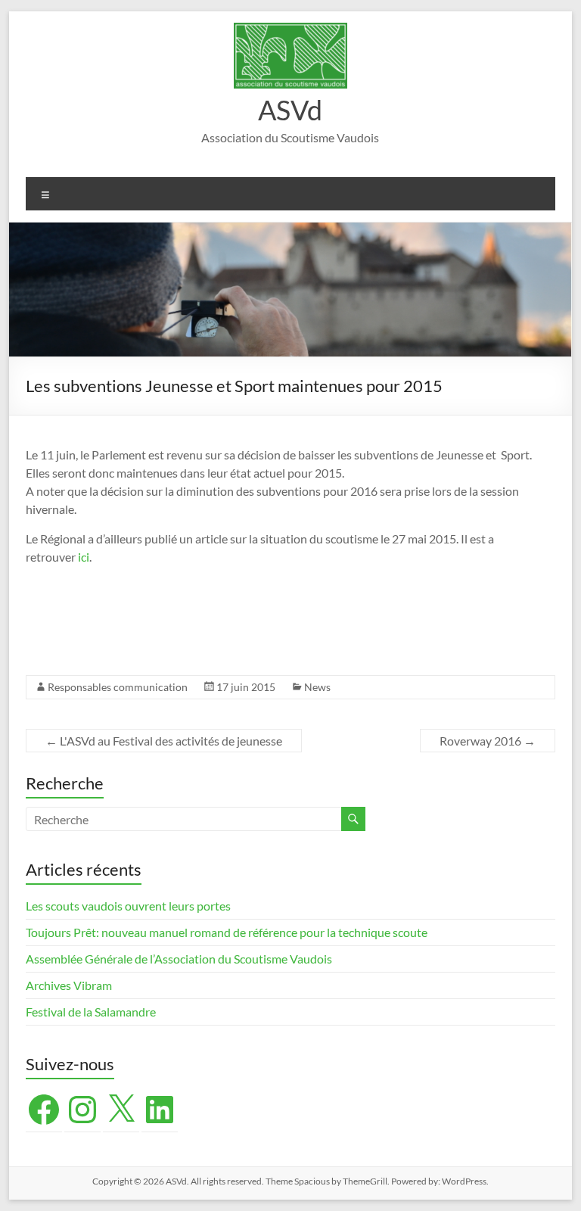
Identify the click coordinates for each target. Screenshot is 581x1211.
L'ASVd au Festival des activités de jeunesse (163, 740)
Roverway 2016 (488, 740)
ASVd (290, 109)
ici (83, 556)
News (317, 686)
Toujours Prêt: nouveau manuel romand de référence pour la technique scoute (226, 932)
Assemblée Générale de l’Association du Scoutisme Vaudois (179, 958)
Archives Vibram (69, 985)
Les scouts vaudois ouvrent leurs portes (128, 905)
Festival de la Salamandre (92, 1011)
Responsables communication (118, 686)
